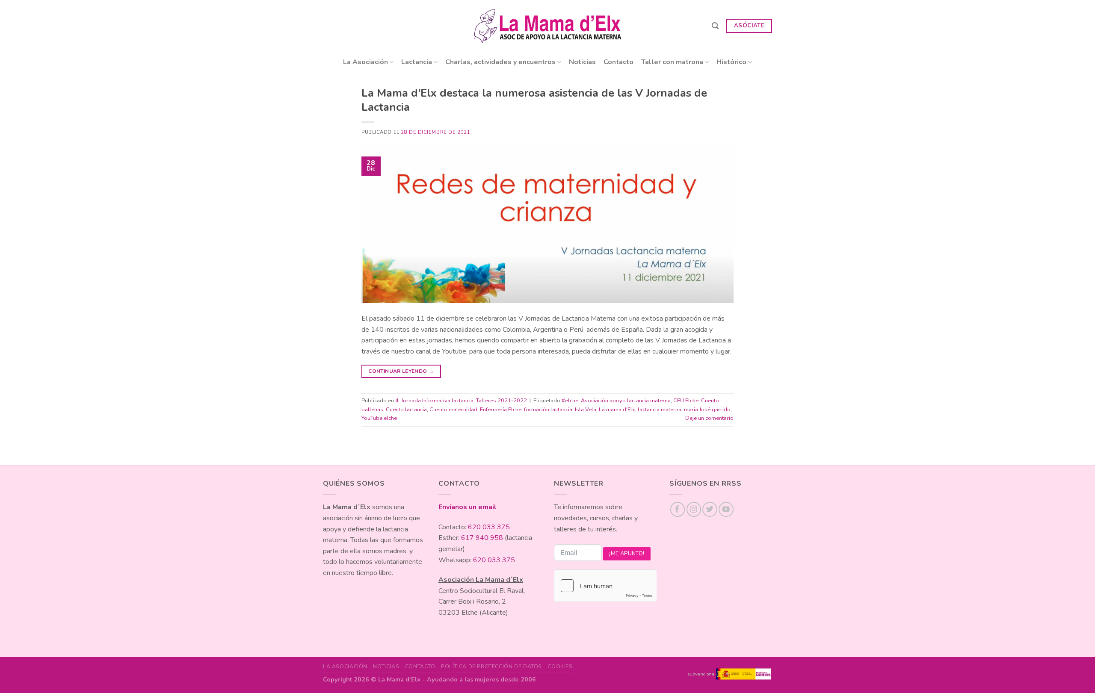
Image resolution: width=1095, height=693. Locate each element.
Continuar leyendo (401, 371)
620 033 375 (489, 527)
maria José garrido (707, 409)
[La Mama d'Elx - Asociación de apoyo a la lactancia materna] (547, 25)
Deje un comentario (709, 418)
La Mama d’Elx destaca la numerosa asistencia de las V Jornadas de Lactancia (534, 100)
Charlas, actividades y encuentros (500, 62)
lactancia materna (659, 409)
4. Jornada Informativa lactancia (434, 400)
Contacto (618, 62)
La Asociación (365, 62)
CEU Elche (685, 400)
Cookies (560, 666)
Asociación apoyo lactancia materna (626, 400)
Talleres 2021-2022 (501, 400)
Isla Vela (585, 409)
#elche (570, 400)
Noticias (582, 62)
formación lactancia (548, 409)
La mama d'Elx (617, 409)
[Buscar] (715, 26)
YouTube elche (379, 418)
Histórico (731, 62)
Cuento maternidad (453, 409)
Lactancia (416, 62)
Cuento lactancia (406, 409)
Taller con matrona (672, 62)
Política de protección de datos (491, 666)
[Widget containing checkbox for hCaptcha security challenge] (605, 585)
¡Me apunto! (626, 553)
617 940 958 (482, 538)
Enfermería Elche (500, 409)
